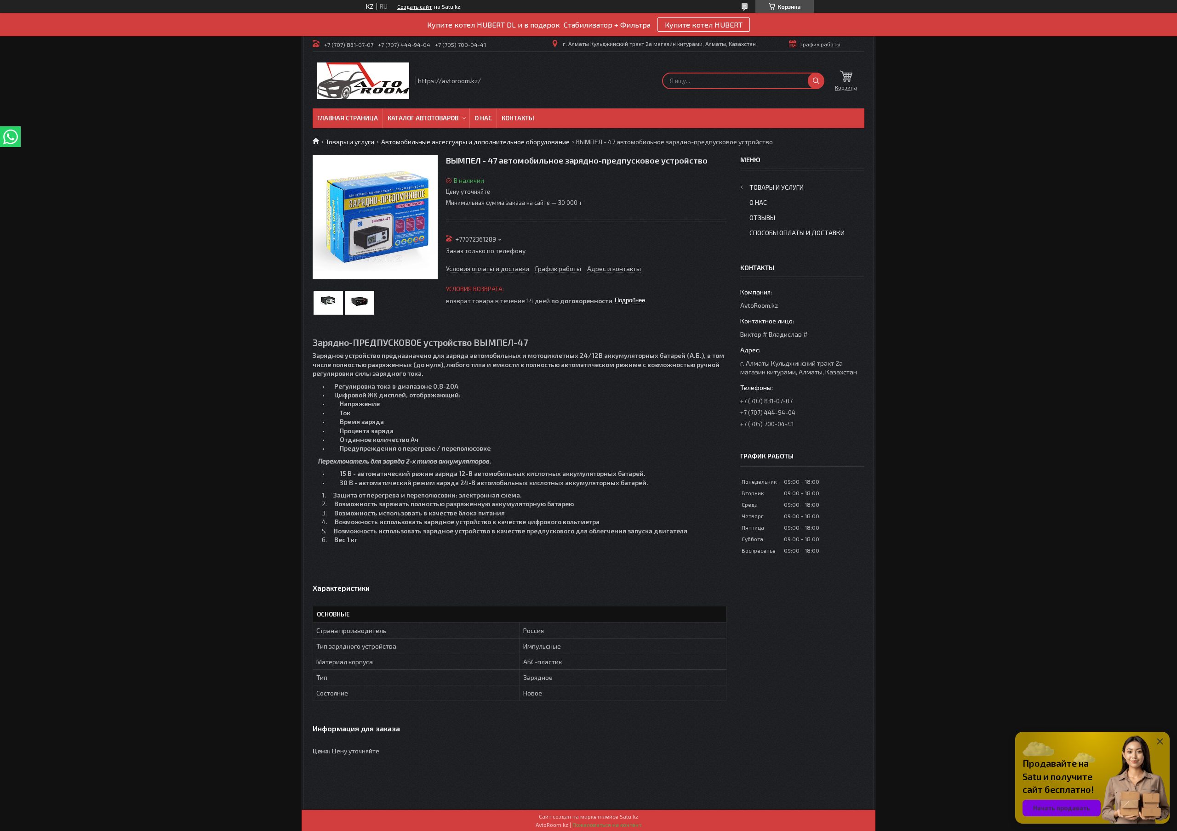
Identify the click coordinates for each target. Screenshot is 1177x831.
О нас (483, 118)
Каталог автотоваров (423, 118)
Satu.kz (629, 816)
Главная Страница (347, 118)
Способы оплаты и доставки (797, 233)
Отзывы (762, 217)
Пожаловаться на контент (606, 824)
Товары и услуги (350, 142)
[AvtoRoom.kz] (363, 80)
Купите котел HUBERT (704, 24)
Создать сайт (414, 6)
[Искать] (816, 81)
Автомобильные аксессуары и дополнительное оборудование (475, 142)
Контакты (518, 118)
